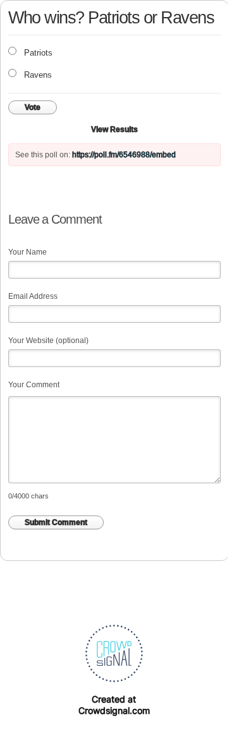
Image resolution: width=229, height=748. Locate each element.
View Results (114, 129)
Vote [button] (32, 107)
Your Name (27, 252)
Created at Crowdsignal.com (114, 705)
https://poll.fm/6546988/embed (124, 154)
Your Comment (33, 384)
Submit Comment (56, 522)
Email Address (33, 296)
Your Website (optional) (48, 340)
